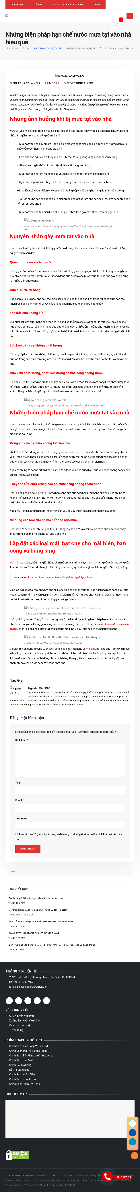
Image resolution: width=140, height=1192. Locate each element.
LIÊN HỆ (97, 4)
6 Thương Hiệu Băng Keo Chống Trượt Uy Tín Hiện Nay (37, 910)
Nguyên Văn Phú (39, 688)
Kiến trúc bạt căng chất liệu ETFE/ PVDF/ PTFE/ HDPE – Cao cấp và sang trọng (51, 945)
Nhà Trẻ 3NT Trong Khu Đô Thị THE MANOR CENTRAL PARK (41, 921)
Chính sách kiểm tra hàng (24, 1084)
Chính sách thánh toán (23, 1079)
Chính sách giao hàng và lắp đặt (28, 1046)
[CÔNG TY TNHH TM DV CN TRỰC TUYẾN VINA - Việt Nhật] (16, 15)
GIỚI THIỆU (38, 4)
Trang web (21, 818)
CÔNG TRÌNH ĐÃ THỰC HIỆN (68, 4)
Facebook (9, 1000)
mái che (90, 648)
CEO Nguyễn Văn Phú (21, 1015)
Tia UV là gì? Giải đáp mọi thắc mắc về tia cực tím (35, 898)
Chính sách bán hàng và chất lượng (30, 1055)
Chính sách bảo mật (21, 1060)
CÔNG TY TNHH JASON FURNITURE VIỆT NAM (33, 933)
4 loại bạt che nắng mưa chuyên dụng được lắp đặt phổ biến (60, 577)
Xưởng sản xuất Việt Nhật (24, 1020)
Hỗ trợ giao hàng (19, 1069)
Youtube (37, 1000)
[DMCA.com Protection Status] (17, 1155)
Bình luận (21, 740)
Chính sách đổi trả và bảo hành (28, 1050)
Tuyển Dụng (16, 1030)
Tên (18, 782)
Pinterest (27, 1000)
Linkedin (46, 1000)
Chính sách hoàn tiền (22, 1074)
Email (19, 800)
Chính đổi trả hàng (20, 1065)
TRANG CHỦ (16, 4)
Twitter (18, 1000)
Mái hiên (15, 562)
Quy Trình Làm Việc (20, 1025)
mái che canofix (108, 624)
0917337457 (123, 1177)
